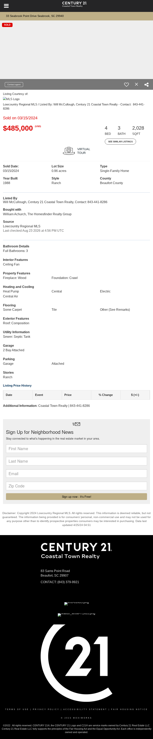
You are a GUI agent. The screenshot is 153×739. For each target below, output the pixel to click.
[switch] (126, 84)
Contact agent (14, 84)
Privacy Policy (46, 709)
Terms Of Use (17, 709)
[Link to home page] (76, 6)
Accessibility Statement (85, 709)
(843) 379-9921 (68, 582)
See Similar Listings (120, 141)
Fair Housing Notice (129, 709)
